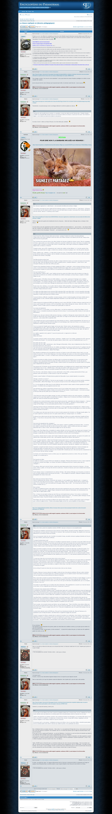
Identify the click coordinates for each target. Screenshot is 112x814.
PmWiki (90, 810)
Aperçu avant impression (25, 29)
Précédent (81, 26)
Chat (33, 11)
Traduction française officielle (53, 809)
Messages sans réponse (24, 19)
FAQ (26, 11)
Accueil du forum (23, 20)
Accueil (23, 11)
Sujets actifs (32, 19)
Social (28, 20)
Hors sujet (32, 20)
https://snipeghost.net (50, 192)
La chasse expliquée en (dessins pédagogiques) (37, 23)
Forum (21, 7)
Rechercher (90, 14)
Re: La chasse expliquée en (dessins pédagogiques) (49, 33)
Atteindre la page (76, 26)
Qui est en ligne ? (24, 797)
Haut (21, 96)
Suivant (90, 26)
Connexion (23, 14)
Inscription (28, 14)
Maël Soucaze (61, 809)
